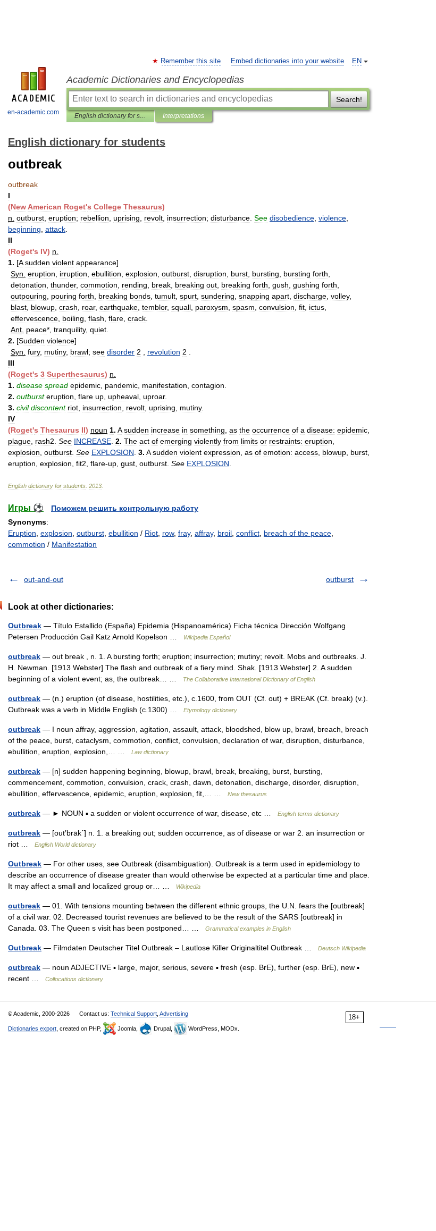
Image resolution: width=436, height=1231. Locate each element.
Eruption (22, 533)
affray (204, 533)
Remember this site (191, 61)
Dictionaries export (32, 1028)
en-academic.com (33, 112)
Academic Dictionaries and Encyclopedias (155, 79)
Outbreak (24, 625)
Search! (349, 99)
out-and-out (43, 579)
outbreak (24, 656)
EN (357, 61)
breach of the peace (297, 533)
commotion (26, 544)
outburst (90, 533)
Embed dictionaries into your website (287, 61)
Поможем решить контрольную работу (124, 508)
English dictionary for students (110, 116)
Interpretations (183, 116)
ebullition (123, 533)
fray (184, 533)
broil (224, 533)
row (168, 533)
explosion (56, 533)
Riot (151, 533)
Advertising (174, 1013)
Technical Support (134, 1013)
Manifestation (74, 544)
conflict (247, 533)
